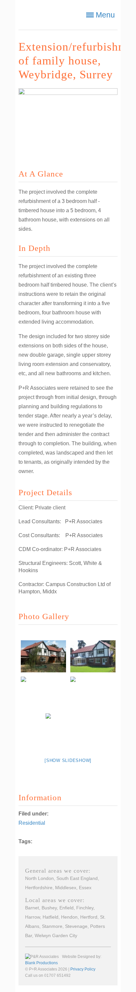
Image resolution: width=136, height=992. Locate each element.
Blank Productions (41, 963)
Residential (31, 823)
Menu (105, 15)
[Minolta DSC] (43, 656)
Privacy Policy (82, 969)
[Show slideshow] (68, 760)
